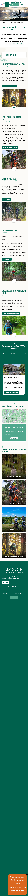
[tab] (13, 353)
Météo (19, 590)
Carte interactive (5, 586)
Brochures (13, 586)
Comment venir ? (14, 597)
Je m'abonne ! (5, 582)
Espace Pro (4, 593)
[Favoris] (25, 4)
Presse (10, 593)
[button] (21, 4)
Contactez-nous (17, 593)
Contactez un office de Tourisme (9, 590)
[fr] (2, 4)
